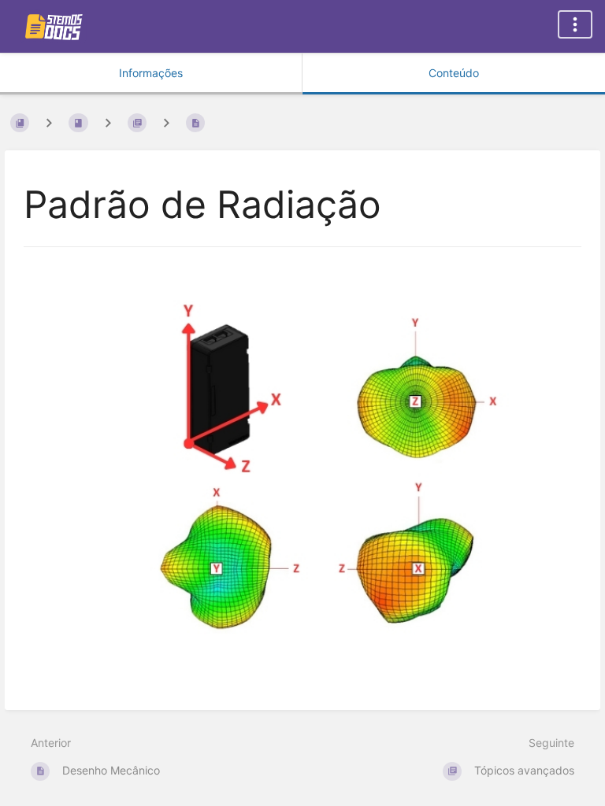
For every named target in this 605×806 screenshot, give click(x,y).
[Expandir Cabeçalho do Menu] (575, 24)
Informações (151, 72)
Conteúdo (454, 72)
